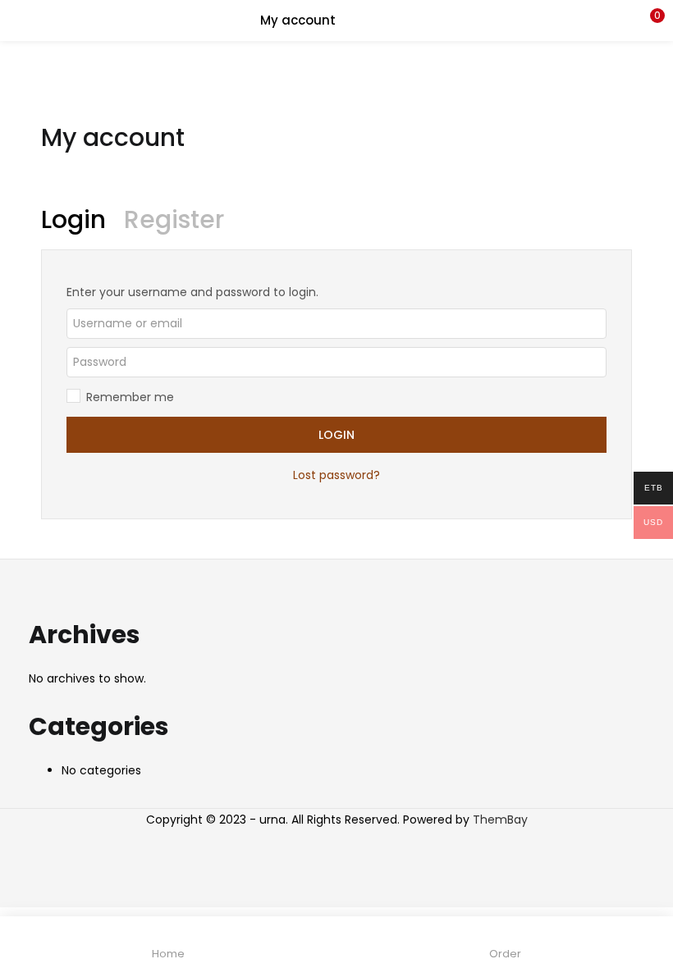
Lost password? (336, 475)
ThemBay (500, 819)
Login (336, 435)
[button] (648, 20)
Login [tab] (73, 220)
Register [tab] (174, 220)
